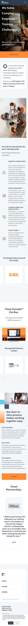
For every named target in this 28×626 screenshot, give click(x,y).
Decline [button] (17, 623)
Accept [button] (10, 623)
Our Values (14, 476)
